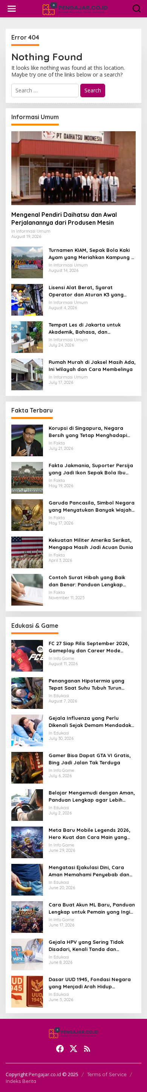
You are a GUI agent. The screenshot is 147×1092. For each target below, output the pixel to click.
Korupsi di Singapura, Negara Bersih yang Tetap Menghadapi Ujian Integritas (88, 431)
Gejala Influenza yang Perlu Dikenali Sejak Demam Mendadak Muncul (90, 721)
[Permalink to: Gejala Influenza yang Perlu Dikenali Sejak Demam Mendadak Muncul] (27, 729)
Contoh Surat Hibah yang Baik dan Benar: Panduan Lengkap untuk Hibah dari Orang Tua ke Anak (87, 580)
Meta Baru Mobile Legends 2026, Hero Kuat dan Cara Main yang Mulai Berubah (89, 833)
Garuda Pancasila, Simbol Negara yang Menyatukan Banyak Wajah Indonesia (92, 506)
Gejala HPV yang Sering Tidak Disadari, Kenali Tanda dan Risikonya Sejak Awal (86, 945)
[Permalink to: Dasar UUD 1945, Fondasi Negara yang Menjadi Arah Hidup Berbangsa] (27, 991)
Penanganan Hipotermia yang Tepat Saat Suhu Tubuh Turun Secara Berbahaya (86, 684)
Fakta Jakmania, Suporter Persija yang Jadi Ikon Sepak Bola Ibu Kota (91, 468)
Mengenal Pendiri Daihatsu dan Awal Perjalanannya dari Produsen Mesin (64, 218)
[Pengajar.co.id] (75, 8)
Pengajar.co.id (45, 1074)
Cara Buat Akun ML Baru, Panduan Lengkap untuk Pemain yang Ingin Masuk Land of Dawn (92, 908)
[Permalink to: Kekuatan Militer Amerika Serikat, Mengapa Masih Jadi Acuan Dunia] (27, 551)
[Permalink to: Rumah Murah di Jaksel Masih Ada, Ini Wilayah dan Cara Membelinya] (27, 373)
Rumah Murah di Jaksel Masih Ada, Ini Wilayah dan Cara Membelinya (92, 365)
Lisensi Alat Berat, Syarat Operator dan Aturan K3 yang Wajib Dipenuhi (86, 291)
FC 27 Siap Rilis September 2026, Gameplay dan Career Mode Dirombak (89, 646)
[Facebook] (60, 1049)
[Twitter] (73, 1049)
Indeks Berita (21, 1081)
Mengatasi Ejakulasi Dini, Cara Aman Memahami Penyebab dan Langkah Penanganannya (89, 870)
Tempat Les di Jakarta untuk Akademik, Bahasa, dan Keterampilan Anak (85, 328)
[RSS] (87, 1049)
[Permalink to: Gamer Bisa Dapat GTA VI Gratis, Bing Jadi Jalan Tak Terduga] (27, 767)
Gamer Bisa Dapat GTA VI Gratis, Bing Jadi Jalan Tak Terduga (90, 758)
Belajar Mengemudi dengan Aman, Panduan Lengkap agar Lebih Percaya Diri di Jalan (92, 796)
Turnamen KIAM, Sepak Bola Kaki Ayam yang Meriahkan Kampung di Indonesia (92, 253)
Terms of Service (107, 1074)
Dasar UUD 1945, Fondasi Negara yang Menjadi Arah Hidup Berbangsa (90, 982)
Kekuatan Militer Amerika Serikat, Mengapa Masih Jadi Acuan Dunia (91, 543)
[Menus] (12, 8)
